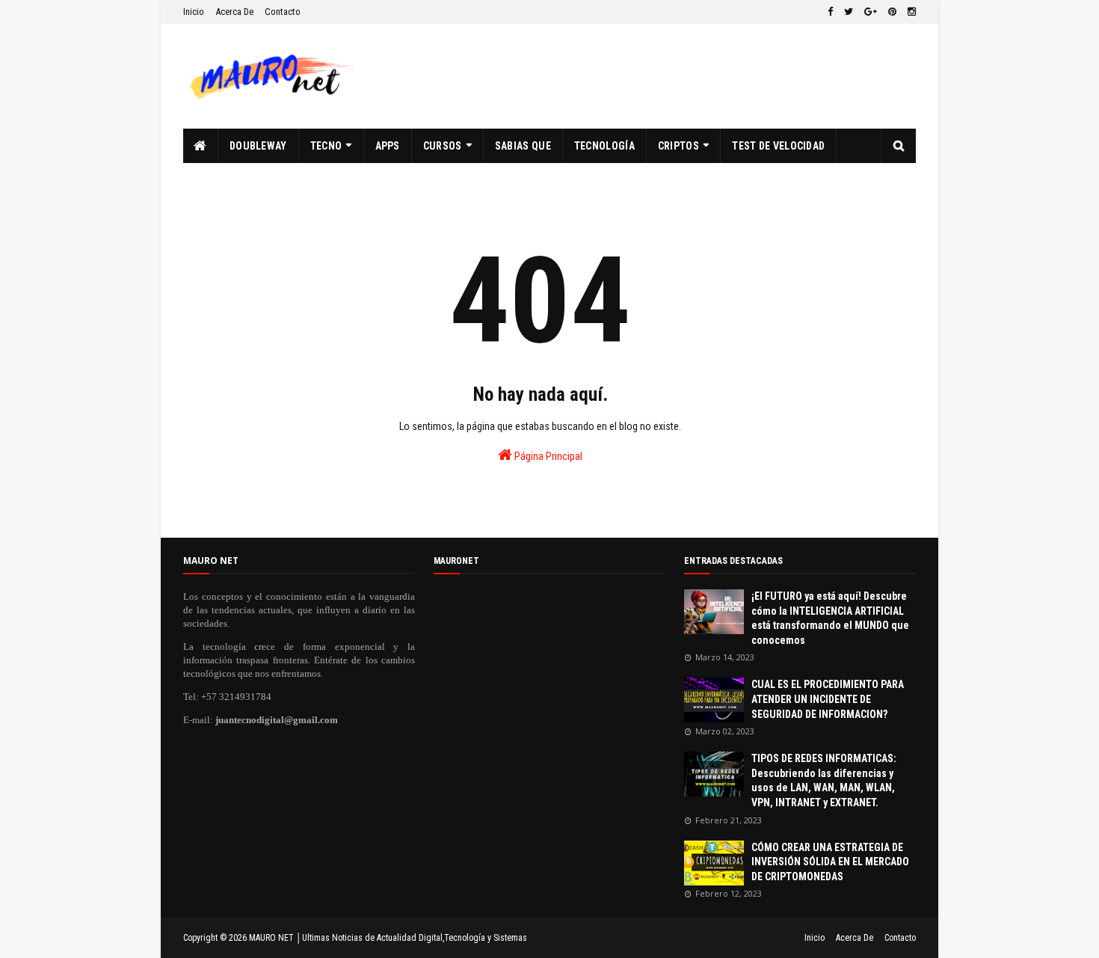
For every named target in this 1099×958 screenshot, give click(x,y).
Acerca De (234, 11)
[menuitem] (200, 146)
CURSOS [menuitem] (442, 146)
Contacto (283, 11)
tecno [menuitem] (326, 146)
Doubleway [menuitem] (258, 146)
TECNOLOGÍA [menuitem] (604, 146)
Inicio (193, 11)
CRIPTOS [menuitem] (678, 146)
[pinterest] (892, 12)
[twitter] (848, 12)
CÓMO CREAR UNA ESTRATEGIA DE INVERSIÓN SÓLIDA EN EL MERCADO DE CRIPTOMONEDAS (830, 861)
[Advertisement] (644, 76)
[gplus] (871, 12)
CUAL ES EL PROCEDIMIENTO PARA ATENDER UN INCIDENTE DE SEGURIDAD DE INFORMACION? (827, 698)
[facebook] (830, 12)
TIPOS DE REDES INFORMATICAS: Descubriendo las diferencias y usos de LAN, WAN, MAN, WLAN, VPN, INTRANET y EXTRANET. (823, 780)
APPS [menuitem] (387, 146)
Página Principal (547, 456)
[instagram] (910, 12)
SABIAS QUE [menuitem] (523, 146)
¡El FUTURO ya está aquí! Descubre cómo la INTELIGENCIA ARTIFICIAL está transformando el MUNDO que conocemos (830, 618)
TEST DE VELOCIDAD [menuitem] (778, 146)
